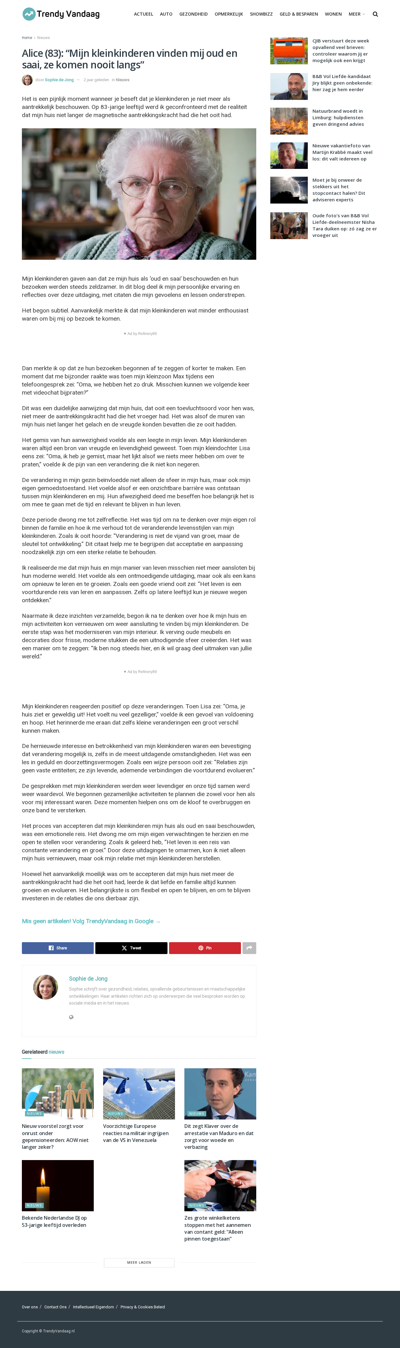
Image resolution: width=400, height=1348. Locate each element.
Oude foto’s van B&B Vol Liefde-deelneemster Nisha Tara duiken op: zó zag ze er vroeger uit (344, 225)
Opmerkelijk (229, 14)
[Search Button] (375, 14)
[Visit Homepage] (61, 14)
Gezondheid (193, 14)
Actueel (143, 14)
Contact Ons (55, 1307)
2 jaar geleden (96, 79)
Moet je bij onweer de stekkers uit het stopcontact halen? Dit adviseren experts (338, 190)
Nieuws (43, 38)
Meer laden (139, 1263)
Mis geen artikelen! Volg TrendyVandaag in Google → (91, 921)
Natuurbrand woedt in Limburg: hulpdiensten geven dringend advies (338, 117)
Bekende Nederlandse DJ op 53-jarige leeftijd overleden (54, 1221)
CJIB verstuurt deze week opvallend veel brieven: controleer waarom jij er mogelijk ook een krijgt (340, 50)
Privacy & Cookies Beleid (143, 1307)
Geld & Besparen (299, 14)
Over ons (30, 1307)
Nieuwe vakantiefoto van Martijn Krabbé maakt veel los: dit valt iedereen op (342, 152)
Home (27, 38)
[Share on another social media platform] (249, 948)
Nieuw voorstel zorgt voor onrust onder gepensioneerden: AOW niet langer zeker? (55, 1136)
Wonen (333, 14)
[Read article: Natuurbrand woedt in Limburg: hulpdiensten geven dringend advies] (289, 121)
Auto (166, 14)
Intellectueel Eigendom (93, 1307)
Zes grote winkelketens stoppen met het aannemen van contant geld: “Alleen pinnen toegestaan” (217, 1228)
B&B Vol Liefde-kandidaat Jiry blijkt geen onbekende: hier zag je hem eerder (342, 82)
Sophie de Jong (59, 79)
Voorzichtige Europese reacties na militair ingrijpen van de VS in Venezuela (135, 1133)
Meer (355, 14)
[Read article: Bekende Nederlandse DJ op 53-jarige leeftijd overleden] (58, 1185)
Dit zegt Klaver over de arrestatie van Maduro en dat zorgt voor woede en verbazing (219, 1136)
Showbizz (261, 14)
